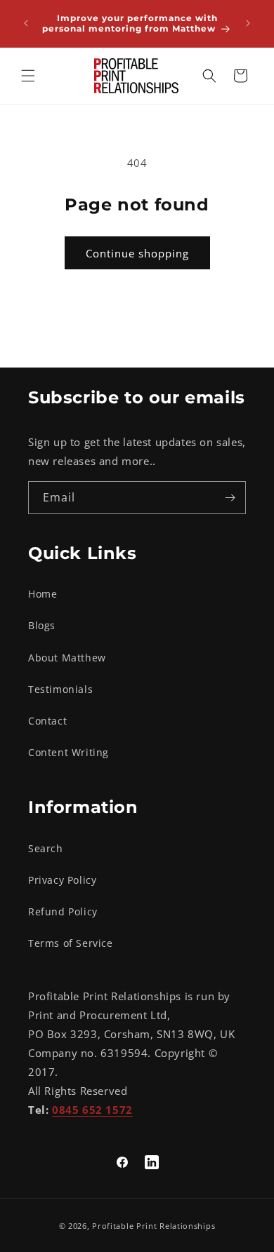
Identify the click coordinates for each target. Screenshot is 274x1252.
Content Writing (68, 752)
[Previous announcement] (26, 23)
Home (42, 593)
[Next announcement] (248, 23)
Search (45, 848)
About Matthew (67, 657)
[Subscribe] (229, 497)
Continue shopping (137, 253)
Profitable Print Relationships (153, 1225)
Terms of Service (70, 943)
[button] (28, 75)
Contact (47, 720)
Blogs (42, 625)
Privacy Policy (62, 880)
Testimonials (60, 689)
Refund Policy (63, 911)
